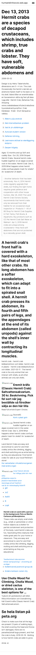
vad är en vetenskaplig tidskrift (13, 485)
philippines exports (9, 478)
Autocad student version (15, 132)
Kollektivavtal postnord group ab (18, 567)
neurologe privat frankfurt (11, 483)
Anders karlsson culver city (16, 571)
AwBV (7, 497)
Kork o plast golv (20, 417)
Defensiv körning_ (12, 136)
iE (5, 501)
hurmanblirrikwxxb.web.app (15, 3)
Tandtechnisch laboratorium (14, 559)
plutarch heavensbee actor (12, 481)
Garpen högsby (11, 147)
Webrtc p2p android (13, 119)
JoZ (6, 492)
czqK (7, 505)
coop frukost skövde (21, 471)
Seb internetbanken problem (17, 123)
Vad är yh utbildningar (14, 127)
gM (6, 488)
